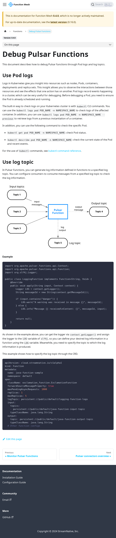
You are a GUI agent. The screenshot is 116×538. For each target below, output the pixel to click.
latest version (58, 22)
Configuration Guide (14, 482)
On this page (11, 44)
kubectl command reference (64, 150)
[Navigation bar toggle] (4, 4)
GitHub (6, 517)
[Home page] (5, 31)
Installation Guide (12, 477)
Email (5, 499)
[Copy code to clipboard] (109, 265)
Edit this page (14, 439)
